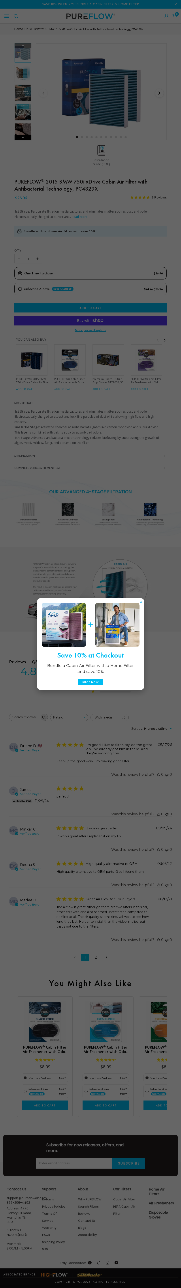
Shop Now (90, 682)
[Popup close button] (141, 601)
